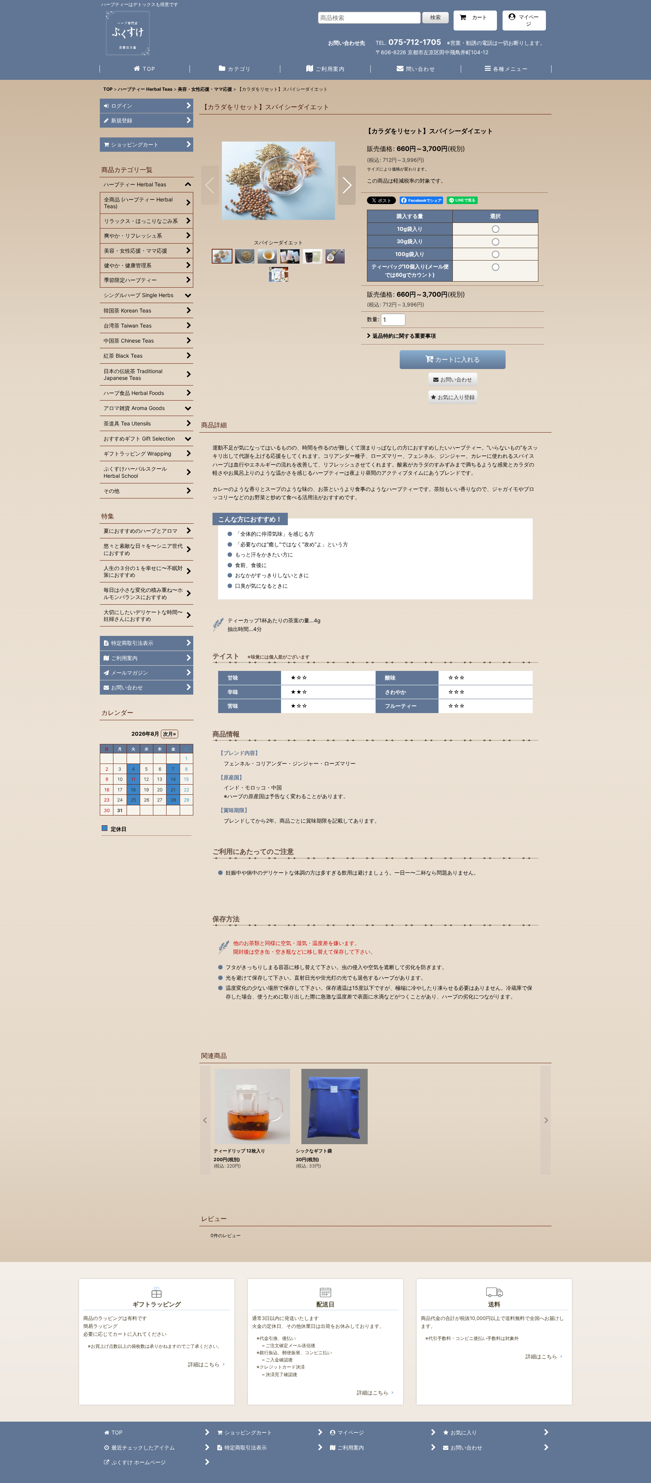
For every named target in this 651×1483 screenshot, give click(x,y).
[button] (506, 69)
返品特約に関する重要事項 (404, 335)
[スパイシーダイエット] (278, 180)
